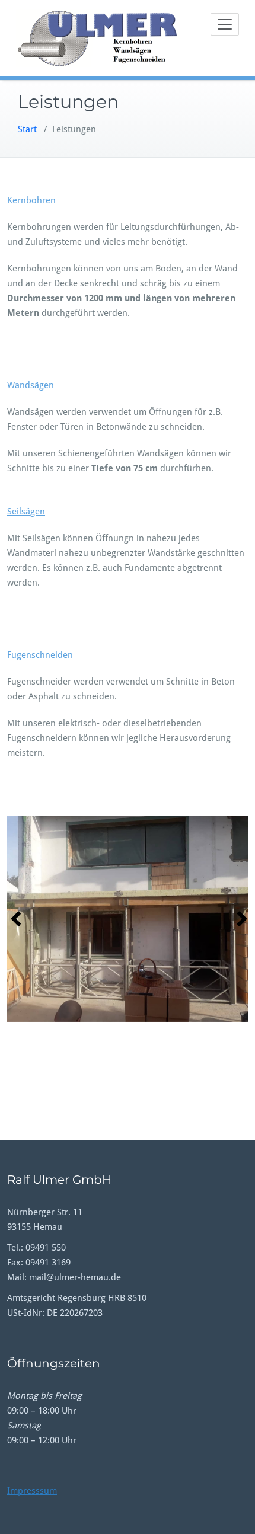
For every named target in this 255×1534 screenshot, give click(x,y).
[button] (14, 919)
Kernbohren (31, 200)
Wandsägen (30, 385)
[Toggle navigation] (225, 24)
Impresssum (32, 1490)
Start (27, 129)
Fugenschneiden (40, 655)
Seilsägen (26, 511)
